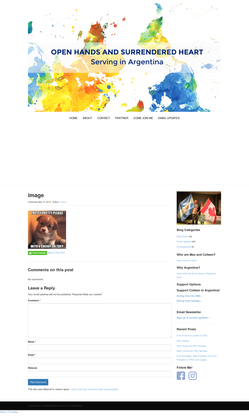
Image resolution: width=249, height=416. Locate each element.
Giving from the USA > (189, 295)
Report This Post (56, 252)
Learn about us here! (187, 260)
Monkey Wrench (52, 405)
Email (32, 354)
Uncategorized (184, 246)
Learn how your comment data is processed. (94, 389)
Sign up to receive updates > (193, 317)
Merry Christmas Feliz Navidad (192, 350)
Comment (34, 300)
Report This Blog (9, 412)
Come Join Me (143, 118)
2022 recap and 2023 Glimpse (191, 345)
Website (32, 367)
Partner (121, 118)
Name (32, 341)
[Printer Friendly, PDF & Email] (37, 252)
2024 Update (183, 340)
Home (73, 118)
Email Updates (169, 118)
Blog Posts (182, 236)
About (87, 118)
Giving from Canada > (189, 300)
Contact (103, 118)
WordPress (77, 405)
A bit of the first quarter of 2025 (192, 335)
